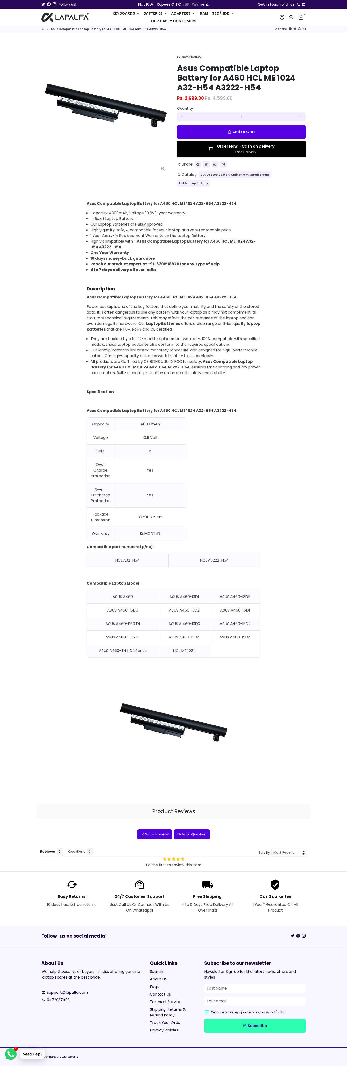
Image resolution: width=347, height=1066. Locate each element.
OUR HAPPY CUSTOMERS (173, 21)
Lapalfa (73, 1057)
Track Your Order (166, 1022)
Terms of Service (165, 1002)
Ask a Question (194, 834)
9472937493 (56, 1000)
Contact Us (160, 994)
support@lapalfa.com (65, 992)
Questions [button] (76, 851)
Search (156, 971)
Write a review (157, 834)
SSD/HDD (223, 13)
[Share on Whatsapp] (299, 29)
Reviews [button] (47, 851)
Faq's (154, 986)
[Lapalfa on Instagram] (54, 4)
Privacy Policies (164, 1030)
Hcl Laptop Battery (193, 183)
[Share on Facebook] (290, 29)
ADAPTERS (183, 13)
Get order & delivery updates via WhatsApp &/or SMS (249, 1012)
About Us (158, 979)
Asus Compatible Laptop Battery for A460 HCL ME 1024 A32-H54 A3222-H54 (108, 29)
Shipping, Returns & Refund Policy (168, 1012)
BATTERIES (155, 13)
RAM (204, 13)
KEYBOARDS (126, 13)
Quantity (185, 108)
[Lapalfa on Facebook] (49, 4)
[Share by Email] (304, 29)
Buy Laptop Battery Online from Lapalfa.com (235, 175)
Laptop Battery (189, 57)
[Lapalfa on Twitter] (43, 4)
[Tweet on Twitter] (294, 29)
